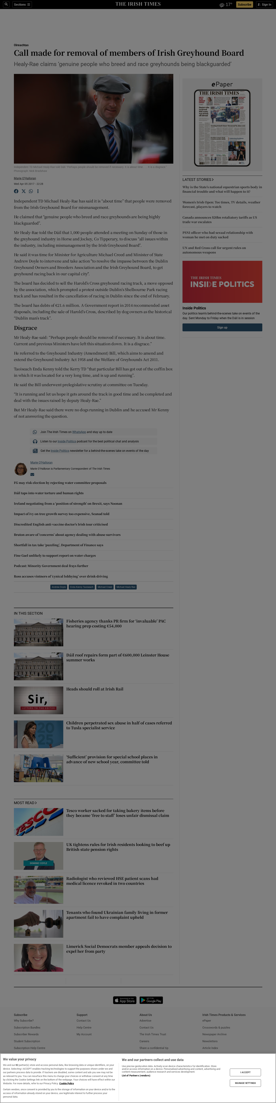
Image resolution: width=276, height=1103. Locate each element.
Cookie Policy (66, 1083)
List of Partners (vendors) (136, 1075)
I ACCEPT (245, 1072)
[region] (138, 1078)
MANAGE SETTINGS (245, 1083)
